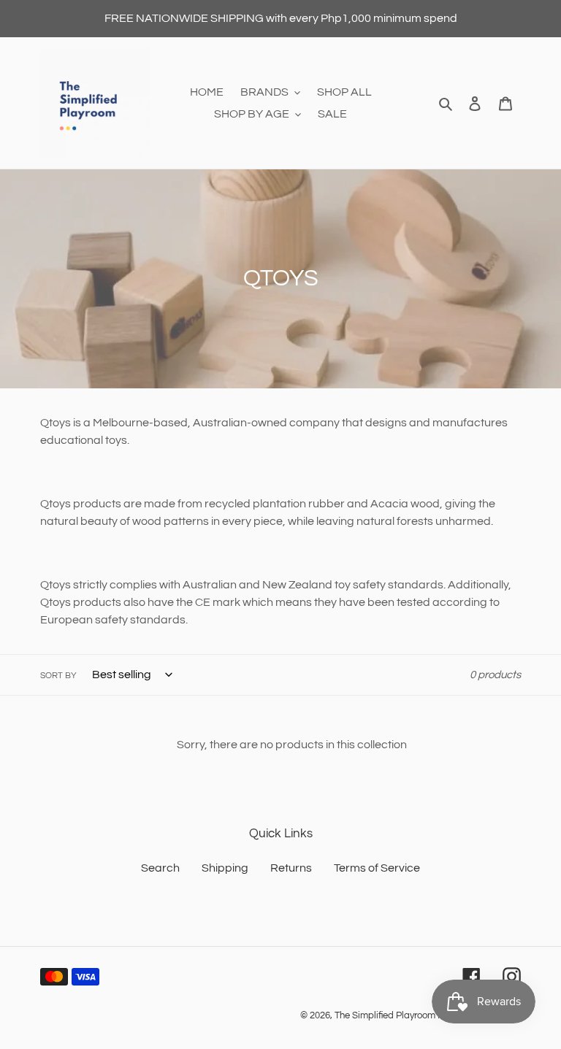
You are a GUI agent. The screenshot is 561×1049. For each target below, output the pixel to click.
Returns (291, 868)
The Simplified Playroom (385, 1015)
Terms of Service (377, 868)
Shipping (225, 868)
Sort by (58, 675)
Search (160, 868)
